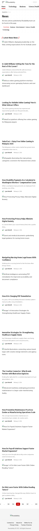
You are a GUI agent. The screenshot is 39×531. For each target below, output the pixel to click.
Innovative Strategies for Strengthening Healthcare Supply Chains (17, 333)
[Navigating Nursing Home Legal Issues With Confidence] (19, 244)
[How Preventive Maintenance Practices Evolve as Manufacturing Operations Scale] (19, 397)
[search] (30, 2)
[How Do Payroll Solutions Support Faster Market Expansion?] (19, 435)
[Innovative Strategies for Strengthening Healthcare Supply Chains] (19, 319)
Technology (5, 30)
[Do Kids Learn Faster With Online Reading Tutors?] (19, 474)
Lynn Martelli (8, 75)
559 (36, 504)
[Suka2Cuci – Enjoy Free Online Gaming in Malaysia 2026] (19, 128)
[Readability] (10, 2)
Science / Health (30, 27)
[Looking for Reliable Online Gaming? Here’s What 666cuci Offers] (19, 89)
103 (8, 504)
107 (27, 504)
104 (13, 504)
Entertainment (20, 27)
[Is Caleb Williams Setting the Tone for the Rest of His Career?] (19, 51)
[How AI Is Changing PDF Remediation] (19, 283)
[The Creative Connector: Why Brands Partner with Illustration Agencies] (19, 358)
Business (12, 27)
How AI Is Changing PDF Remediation (16, 296)
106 (23, 504)
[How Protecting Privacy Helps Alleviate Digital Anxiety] (19, 206)
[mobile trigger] (4, 2)
